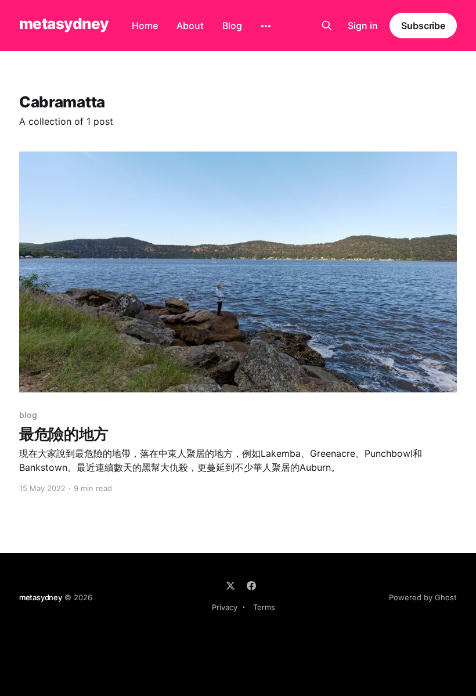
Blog (232, 25)
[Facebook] (251, 585)
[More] (266, 26)
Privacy (224, 607)
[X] (230, 585)
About (190, 25)
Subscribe (423, 25)
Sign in (363, 25)
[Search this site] (327, 25)
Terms (264, 607)
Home (145, 25)
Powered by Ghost (423, 597)
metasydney (64, 24)
